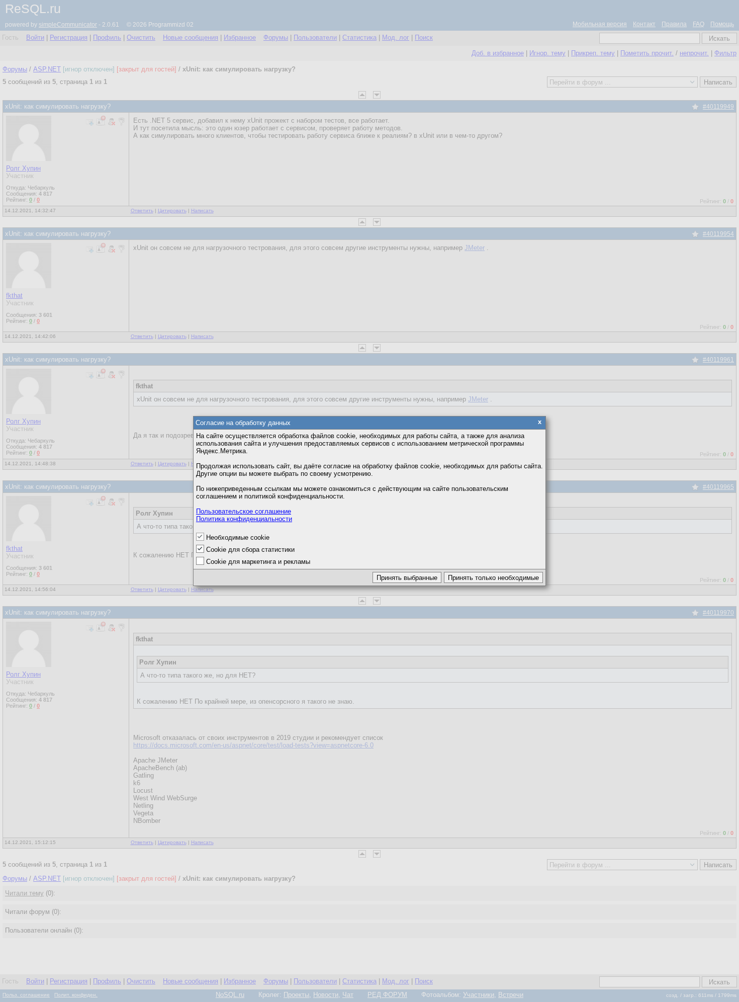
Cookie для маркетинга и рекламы (258, 561)
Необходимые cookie (237, 537)
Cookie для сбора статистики (250, 549)
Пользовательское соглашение (243, 511)
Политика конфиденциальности (244, 519)
